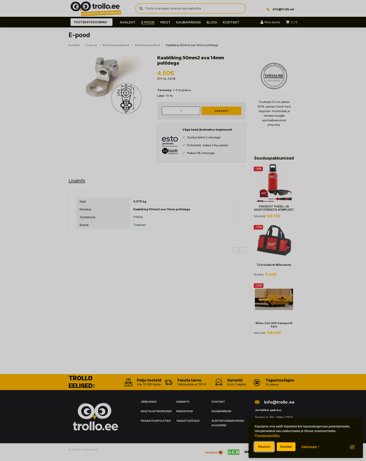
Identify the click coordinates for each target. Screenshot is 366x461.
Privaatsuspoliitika (267, 435)
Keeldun (286, 446)
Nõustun (264, 446)
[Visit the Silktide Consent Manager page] (352, 447)
